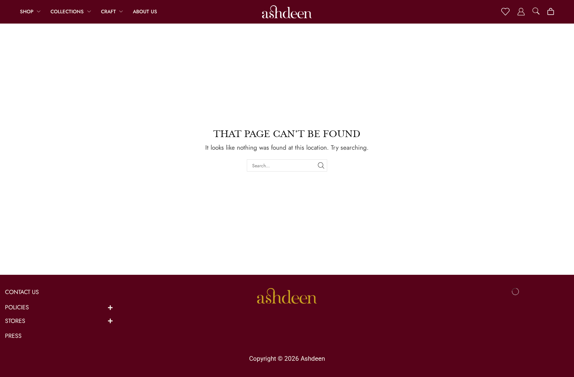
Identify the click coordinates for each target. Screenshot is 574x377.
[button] (505, 12)
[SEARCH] (321, 165)
